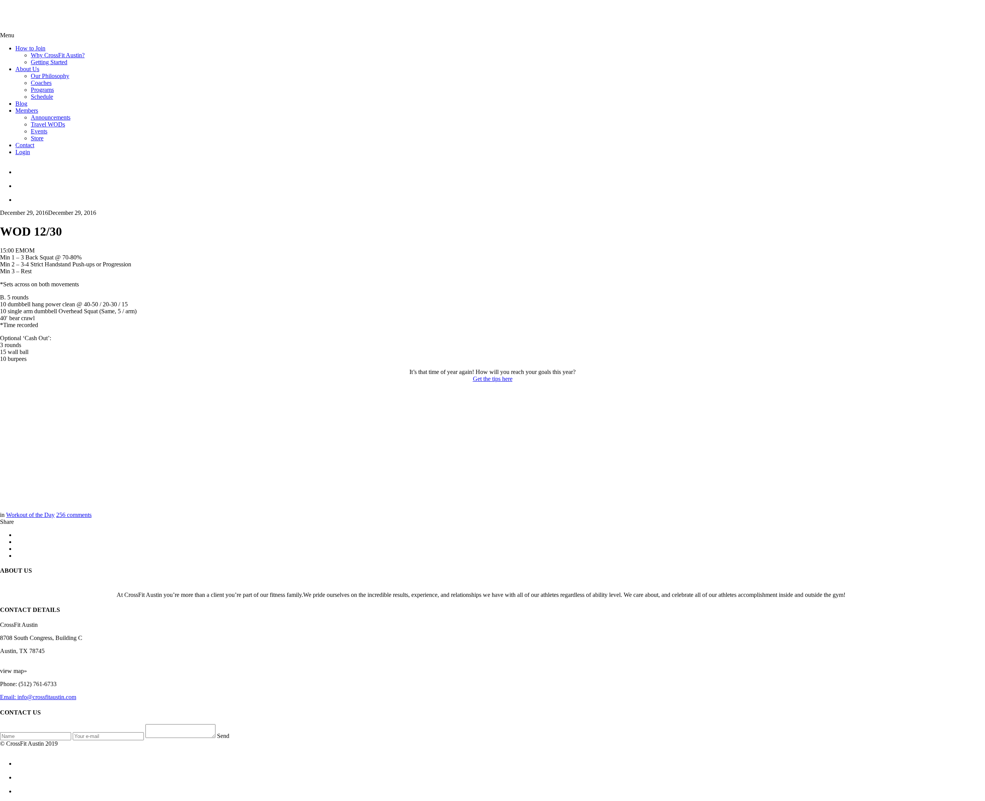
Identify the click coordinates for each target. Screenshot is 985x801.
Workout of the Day (30, 515)
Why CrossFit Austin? (58, 55)
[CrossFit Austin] (500, 169)
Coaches (41, 83)
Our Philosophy (50, 76)
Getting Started (49, 62)
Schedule (42, 96)
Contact (24, 145)
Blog (21, 103)
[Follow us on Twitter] (500, 182)
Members (26, 110)
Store (37, 138)
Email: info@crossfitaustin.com (38, 697)
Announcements (50, 117)
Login (22, 152)
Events (39, 131)
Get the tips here (493, 379)
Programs (42, 89)
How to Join (30, 48)
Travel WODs (48, 124)
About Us (27, 69)
